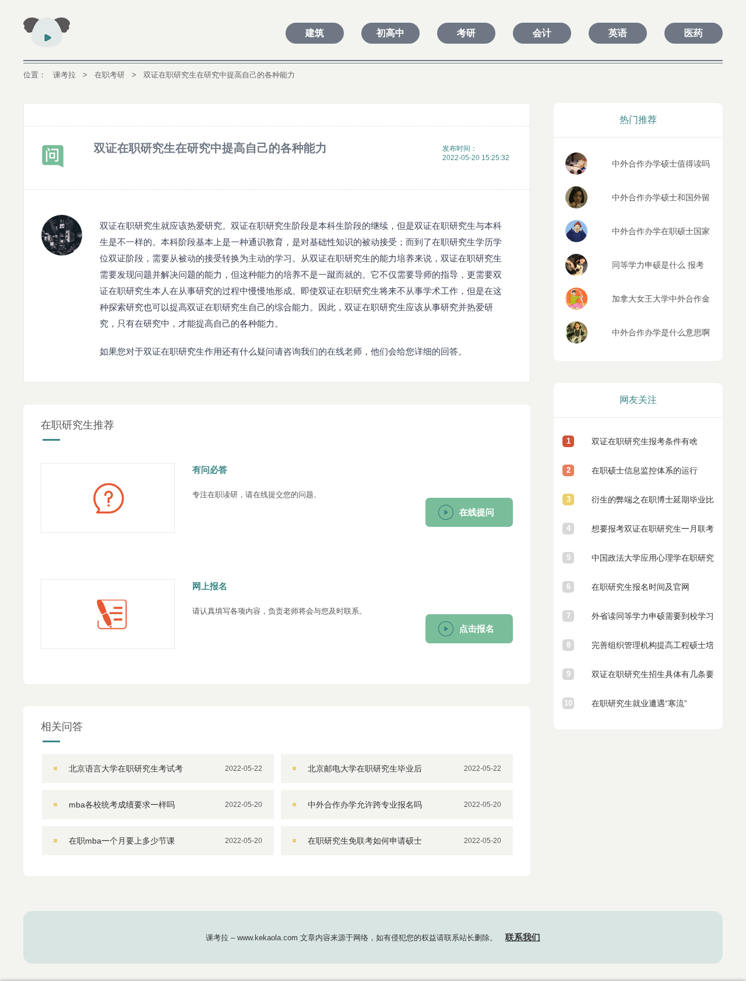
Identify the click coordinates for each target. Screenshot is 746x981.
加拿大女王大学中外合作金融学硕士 (661, 302)
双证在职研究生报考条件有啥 (645, 441)
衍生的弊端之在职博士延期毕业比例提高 (653, 504)
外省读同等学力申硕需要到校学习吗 (653, 621)
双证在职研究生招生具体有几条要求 (653, 679)
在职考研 (109, 74)
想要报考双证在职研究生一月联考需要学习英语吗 (653, 533)
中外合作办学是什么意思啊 (661, 332)
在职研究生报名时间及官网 (640, 587)
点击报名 (476, 628)
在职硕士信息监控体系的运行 (645, 470)
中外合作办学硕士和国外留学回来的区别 (661, 200)
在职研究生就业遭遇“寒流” (639, 703)
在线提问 (476, 512)
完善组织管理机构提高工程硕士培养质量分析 (653, 650)
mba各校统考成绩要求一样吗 (122, 804)
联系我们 (522, 937)
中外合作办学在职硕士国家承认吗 (661, 234)
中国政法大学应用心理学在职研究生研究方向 (653, 562)
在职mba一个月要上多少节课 (122, 840)
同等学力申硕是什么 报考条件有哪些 (658, 268)
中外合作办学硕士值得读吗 (661, 163)
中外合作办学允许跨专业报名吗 (365, 804)
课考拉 (64, 74)
